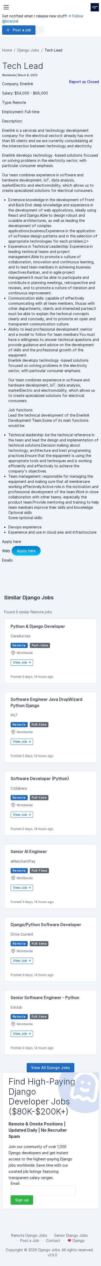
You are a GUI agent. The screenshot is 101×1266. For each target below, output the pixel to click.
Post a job (22, 30)
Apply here (26, 551)
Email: (15, 1183)
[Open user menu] (39, 30)
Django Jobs (28, 50)
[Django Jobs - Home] (95, 7)
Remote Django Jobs (29, 1235)
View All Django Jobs (50, 1067)
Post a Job (29, 1240)
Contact (53, 1240)
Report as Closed (84, 81)
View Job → (22, 662)
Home (7, 50)
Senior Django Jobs (71, 1235)
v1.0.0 (52, 1255)
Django (78, 1240)
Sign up (22, 1200)
